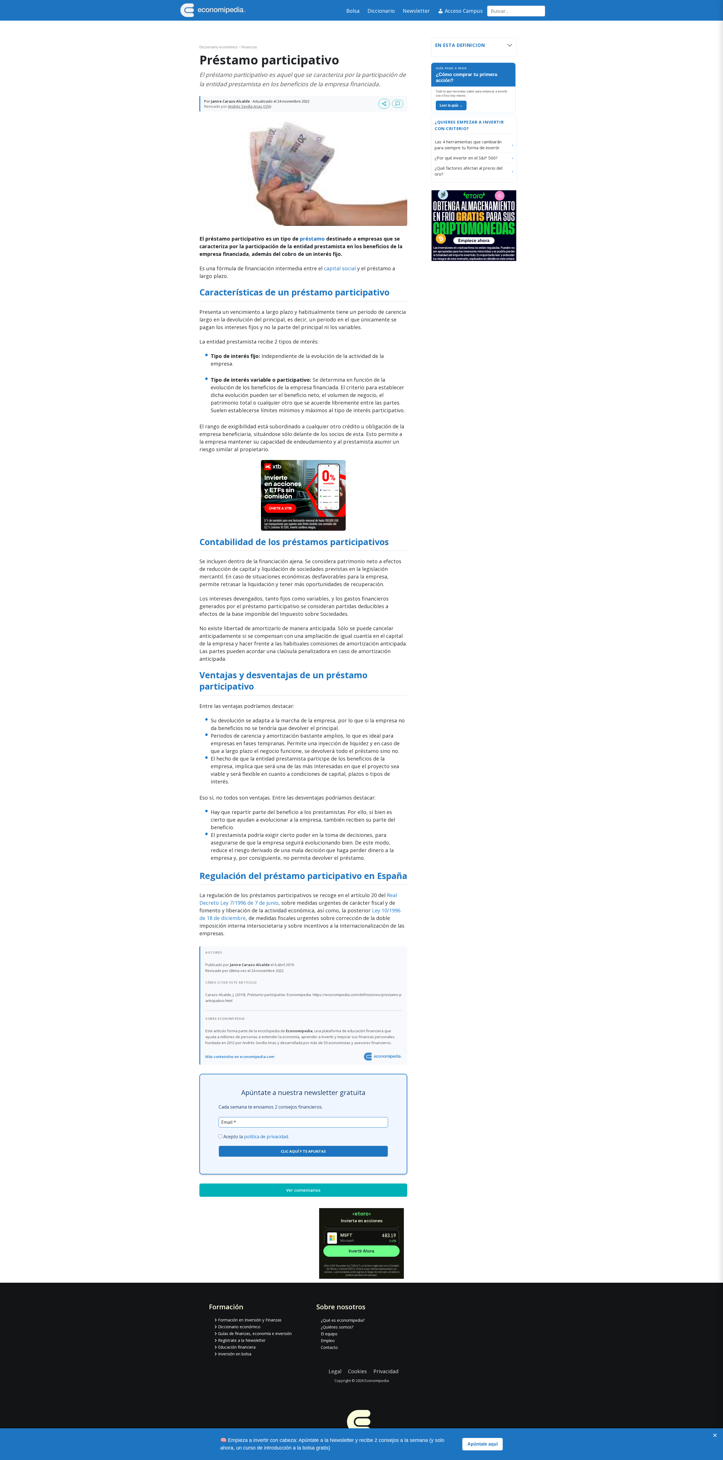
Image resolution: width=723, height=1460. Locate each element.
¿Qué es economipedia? (343, 1320)
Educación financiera (237, 1347)
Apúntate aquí (482, 1444)
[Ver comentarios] (397, 104)
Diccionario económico (219, 46)
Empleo (328, 1340)
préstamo (312, 238)
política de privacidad (266, 1136)
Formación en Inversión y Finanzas (250, 1320)
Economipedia (377, 1380)
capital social (340, 268)
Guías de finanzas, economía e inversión (255, 1333)
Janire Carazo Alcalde (230, 101)
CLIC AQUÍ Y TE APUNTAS (303, 1151)
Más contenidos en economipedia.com (239, 1056)
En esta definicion (460, 45)
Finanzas (249, 46)
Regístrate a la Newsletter (241, 1340)
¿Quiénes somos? (337, 1327)
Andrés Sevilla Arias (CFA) (249, 106)
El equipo (329, 1333)
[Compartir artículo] (384, 104)
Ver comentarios (303, 1190)
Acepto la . (256, 1136)
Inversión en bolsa (234, 1354)
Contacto (329, 1347)
